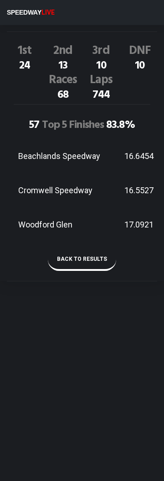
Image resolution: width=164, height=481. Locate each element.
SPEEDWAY (31, 12)
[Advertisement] (82, 395)
